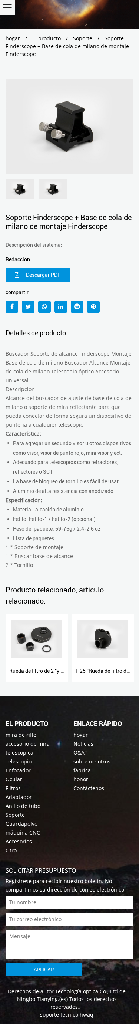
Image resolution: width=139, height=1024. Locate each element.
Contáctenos (88, 788)
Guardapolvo (21, 823)
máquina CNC (23, 832)
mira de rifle (21, 734)
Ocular (14, 779)
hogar (13, 38)
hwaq (86, 1014)
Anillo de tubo (23, 805)
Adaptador (19, 796)
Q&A (79, 752)
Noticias (83, 743)
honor (80, 779)
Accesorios (19, 841)
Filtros (13, 788)
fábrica (82, 770)
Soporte (82, 38)
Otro (11, 850)
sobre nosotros (91, 761)
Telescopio (19, 761)
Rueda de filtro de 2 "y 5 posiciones (49, 671)
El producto (46, 38)
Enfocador (18, 770)
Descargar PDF (42, 275)
